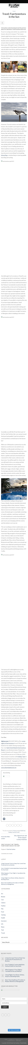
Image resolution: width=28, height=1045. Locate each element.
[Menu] (20, 1)
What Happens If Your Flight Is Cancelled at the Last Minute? (13, 970)
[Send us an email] (5, 1014)
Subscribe (18, 1040)
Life (2, 924)
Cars (2, 899)
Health (3, 918)
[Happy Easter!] (7, 1024)
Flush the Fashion (11, 849)
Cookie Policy (11, 1040)
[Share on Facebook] (10, 825)
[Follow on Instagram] (9, 1)
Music (2, 927)
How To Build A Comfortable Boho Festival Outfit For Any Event (14, 965)
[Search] (7, 2)
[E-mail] (4, 819)
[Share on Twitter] (12, 825)
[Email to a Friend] (15, 825)
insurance (3, 921)
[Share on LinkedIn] (20, 825)
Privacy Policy (19, 1039)
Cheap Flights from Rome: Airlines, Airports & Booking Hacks (14, 975)
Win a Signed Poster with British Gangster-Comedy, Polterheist (20, 837)
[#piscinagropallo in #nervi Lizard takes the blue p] (20, 1025)
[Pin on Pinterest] (18, 825)
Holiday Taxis (21, 756)
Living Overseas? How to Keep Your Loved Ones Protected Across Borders (13, 864)
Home (6, 1039)
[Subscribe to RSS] (10, 1)
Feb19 (22, 830)
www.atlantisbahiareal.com (8, 767)
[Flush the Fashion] (14, 6)
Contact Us (11, 1039)
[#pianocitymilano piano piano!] (7, 1021)
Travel (14, 11)
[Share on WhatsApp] (7, 825)
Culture (3, 902)
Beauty (3, 896)
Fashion (3, 906)
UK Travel (17, 832)
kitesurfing (4, 155)
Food (2, 912)
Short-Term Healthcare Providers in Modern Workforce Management (12, 883)
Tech (2, 930)
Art (2, 893)
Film (2, 909)
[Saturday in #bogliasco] (20, 1021)
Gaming (3, 915)
